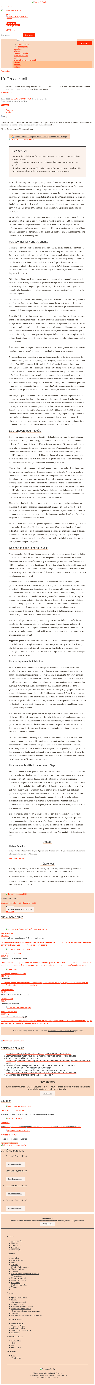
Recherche (10, 19)
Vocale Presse (16, 1358)
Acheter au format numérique (20, 909)
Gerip (13, 1343)
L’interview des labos (19, 1285)
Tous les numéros (15, 1164)
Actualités (15, 1258)
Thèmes (14, 1287)
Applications (16, 1245)
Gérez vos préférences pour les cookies (25, 1311)
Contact (14, 1299)
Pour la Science (17, 1323)
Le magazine (23, 47)
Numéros (14, 1243)
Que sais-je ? (16, 1347)
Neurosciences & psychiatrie (25, 60)
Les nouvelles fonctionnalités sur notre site (26, 1315)
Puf (12, 1345)
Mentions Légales (17, 1304)
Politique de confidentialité (21, 1308)
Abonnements (16, 1240)
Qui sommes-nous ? (18, 1302)
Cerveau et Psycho (18, 1326)
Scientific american (18, 1328)
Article (8, 112)
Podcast (17, 67)
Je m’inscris (47, 1094)
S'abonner (5, 105)
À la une (14, 1264)
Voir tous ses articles (16, 858)
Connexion (10, 30)
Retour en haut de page (9, 1143)
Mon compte (16, 1249)
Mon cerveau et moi (18, 1278)
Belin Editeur (16, 1340)
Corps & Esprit (16, 1276)
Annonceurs (15, 1313)
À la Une (6, 1100)
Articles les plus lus (12, 1047)
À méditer (15, 1271)
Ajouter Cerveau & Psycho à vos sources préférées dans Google (40, 137)
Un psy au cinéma (18, 1269)
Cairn (13, 1355)
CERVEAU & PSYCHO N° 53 (21, 99)
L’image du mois (17, 1260)
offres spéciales (13, 24)
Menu (8, 14)
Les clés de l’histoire (18, 1280)
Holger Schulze (6, 92)
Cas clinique (15, 1282)
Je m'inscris (47, 1224)
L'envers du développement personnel (25, 1273)
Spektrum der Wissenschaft (21, 1330)
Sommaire (10, 907)
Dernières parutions (12, 1150)
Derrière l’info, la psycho (20, 1267)
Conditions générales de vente (22, 1306)
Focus (13, 1262)
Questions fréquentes (19, 1297)
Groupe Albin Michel (15, 1336)
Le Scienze (15, 1332)
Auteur (47, 841)
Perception (5, 71)
